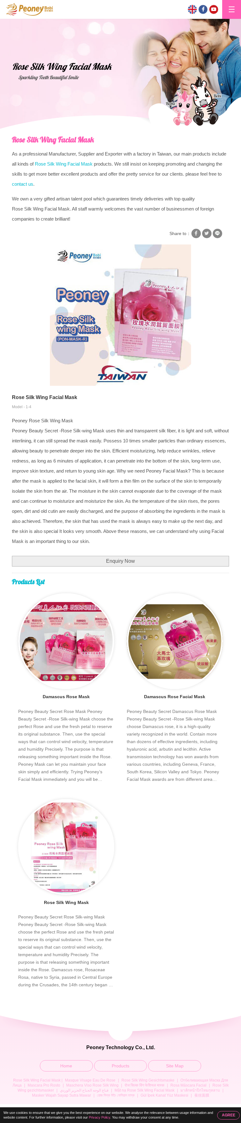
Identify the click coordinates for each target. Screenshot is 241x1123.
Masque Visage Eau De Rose (90, 1080)
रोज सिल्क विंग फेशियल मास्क (144, 1085)
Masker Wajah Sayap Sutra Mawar (61, 1095)
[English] (192, 9)
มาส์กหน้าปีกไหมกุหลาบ (200, 1090)
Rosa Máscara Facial (188, 1085)
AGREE (228, 1115)
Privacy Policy (99, 1117)
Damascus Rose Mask (66, 696)
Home (66, 1065)
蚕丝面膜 (201, 1095)
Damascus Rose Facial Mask (174, 696)
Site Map (175, 1065)
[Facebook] (203, 9)
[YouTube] (213, 9)
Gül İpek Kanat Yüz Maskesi (164, 1095)
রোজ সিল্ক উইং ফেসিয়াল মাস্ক (116, 1095)
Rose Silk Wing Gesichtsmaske (147, 1080)
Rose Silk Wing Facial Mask (53, 139)
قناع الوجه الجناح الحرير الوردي (84, 1090)
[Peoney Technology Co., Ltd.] (30, 9)
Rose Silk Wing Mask (66, 902)
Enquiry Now (120, 561)
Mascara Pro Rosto (44, 1085)
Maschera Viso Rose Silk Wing (92, 1085)
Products (120, 1065)
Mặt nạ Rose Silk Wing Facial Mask (144, 1090)
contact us (22, 184)
